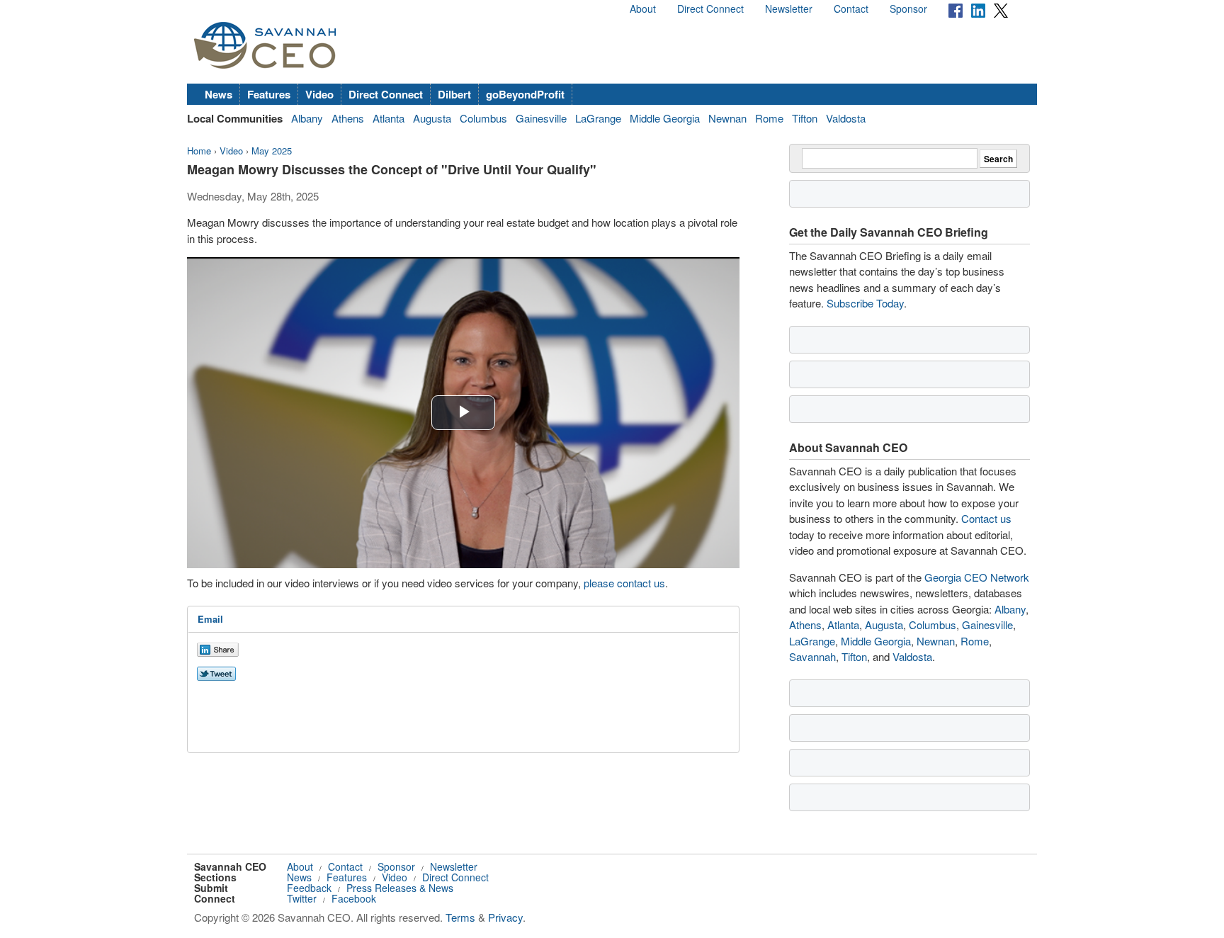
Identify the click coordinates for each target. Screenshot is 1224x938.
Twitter (302, 898)
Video (319, 94)
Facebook (354, 898)
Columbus (483, 118)
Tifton (804, 118)
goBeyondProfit (525, 94)
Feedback (309, 888)
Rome (769, 118)
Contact (851, 8)
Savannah (812, 656)
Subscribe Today (865, 302)
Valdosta (846, 118)
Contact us (986, 518)
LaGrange (598, 118)
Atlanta (388, 118)
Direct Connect (710, 8)
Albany (307, 118)
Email (210, 619)
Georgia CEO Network (976, 577)
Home (199, 150)
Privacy (505, 917)
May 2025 (271, 150)
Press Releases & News (399, 888)
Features (268, 94)
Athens (348, 118)
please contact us (624, 582)
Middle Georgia (665, 118)
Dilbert (454, 94)
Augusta (432, 118)
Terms (460, 917)
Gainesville (541, 118)
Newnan (727, 118)
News (218, 94)
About (643, 8)
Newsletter (788, 8)
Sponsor (908, 8)
